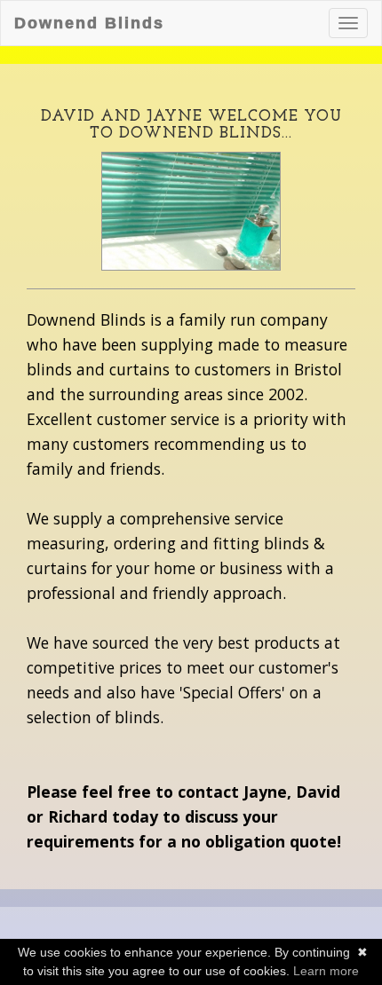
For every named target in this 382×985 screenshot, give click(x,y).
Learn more (326, 971)
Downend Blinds (89, 23)
